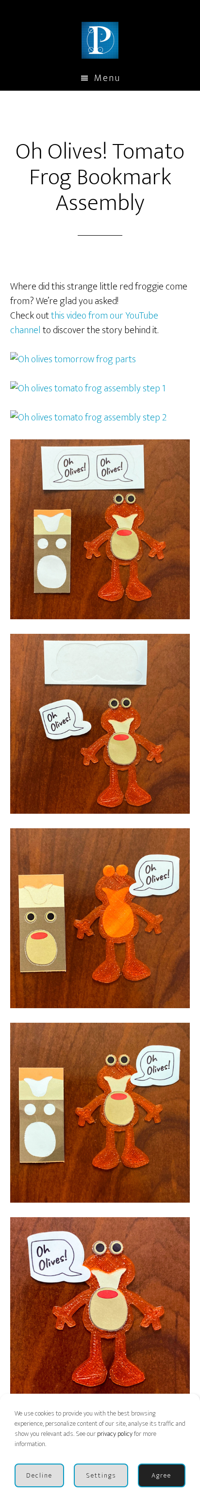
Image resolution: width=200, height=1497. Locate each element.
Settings (101, 1475)
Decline (39, 1475)
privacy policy (115, 1433)
